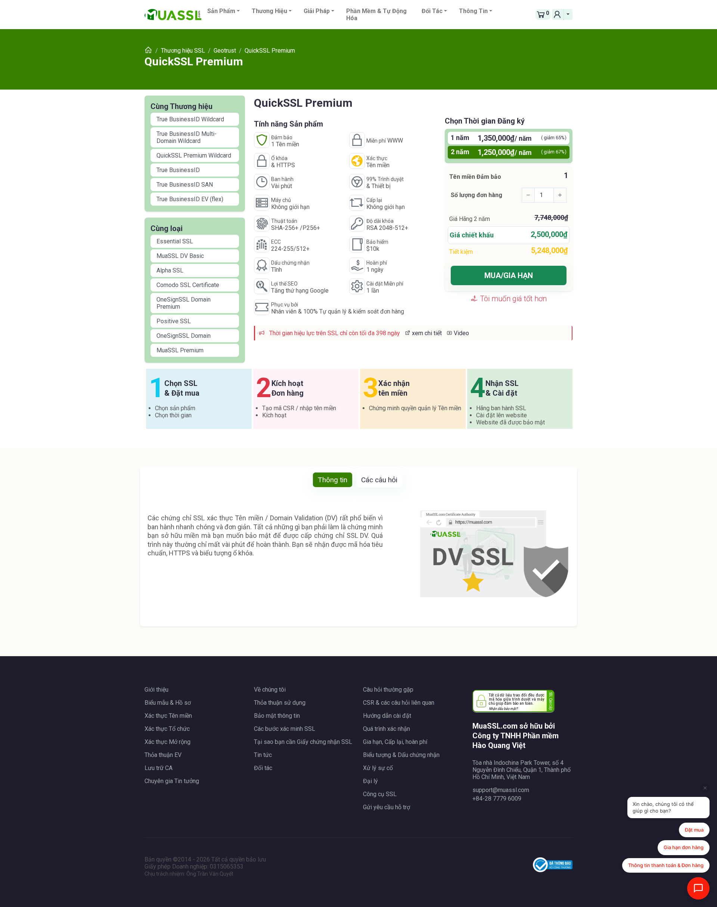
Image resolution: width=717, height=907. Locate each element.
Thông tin (473, 11)
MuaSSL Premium (180, 350)
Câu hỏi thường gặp (388, 689)
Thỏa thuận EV (163, 754)
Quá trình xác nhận (386, 728)
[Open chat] (698, 888)
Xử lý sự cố (378, 768)
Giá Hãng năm (469, 218)
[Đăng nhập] (558, 14)
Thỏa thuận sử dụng (279, 702)
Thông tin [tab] (332, 480)
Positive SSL (173, 321)
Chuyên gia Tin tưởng (172, 781)
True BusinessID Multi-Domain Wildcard (186, 137)
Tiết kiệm (461, 251)
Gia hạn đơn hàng (684, 847)
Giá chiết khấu (472, 235)
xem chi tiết (426, 333)
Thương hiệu (269, 11)
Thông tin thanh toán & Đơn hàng (666, 865)
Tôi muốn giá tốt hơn (512, 298)
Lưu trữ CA (159, 768)
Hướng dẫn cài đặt (387, 715)
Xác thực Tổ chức (167, 728)
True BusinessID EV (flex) (189, 199)
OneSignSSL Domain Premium (183, 303)
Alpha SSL (169, 270)
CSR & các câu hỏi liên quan (398, 702)
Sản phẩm (221, 11)
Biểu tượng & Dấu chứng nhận (401, 754)
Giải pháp (317, 11)
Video (460, 333)
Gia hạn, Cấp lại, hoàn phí (395, 741)
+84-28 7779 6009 (496, 798)
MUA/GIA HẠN (508, 275)
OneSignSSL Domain (183, 335)
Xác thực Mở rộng (167, 741)
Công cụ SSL (380, 794)
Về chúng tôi (270, 689)
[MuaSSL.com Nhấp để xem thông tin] (552, 865)
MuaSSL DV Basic (180, 255)
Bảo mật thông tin (277, 715)
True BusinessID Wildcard (190, 119)
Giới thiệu (156, 689)
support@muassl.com (500, 790)
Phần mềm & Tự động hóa (376, 14)
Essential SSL (174, 241)
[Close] (705, 787)
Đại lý (370, 781)
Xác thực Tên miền (168, 715)
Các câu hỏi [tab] (379, 480)
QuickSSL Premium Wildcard (193, 155)
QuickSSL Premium (194, 61)
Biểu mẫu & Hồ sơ (168, 702)
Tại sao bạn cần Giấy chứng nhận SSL (303, 741)
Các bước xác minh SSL (284, 728)
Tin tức (263, 754)
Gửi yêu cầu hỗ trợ (386, 807)
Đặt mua (694, 830)
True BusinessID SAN (184, 184)
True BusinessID (178, 170)
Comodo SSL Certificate (187, 285)
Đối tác (432, 11)
